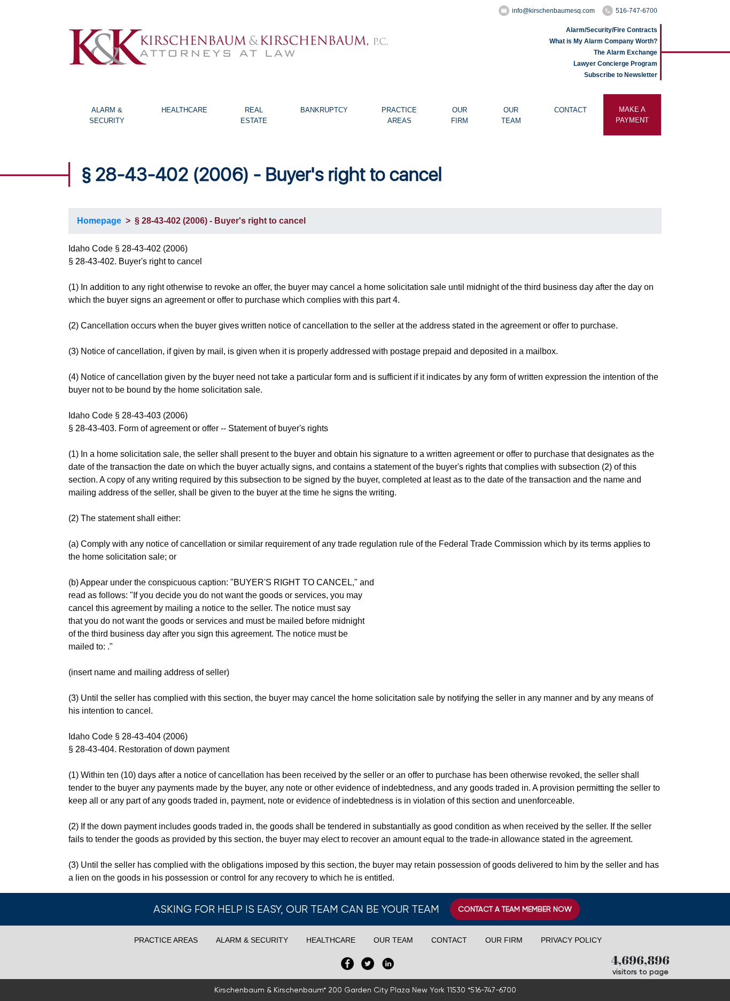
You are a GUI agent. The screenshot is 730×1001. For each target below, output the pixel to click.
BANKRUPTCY (324, 110)
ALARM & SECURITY (107, 115)
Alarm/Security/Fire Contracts (611, 30)
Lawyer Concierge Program (615, 63)
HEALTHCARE (184, 110)
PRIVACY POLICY (571, 940)
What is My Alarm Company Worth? (603, 41)
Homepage (99, 220)
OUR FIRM (459, 115)
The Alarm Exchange (625, 52)
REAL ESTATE (253, 115)
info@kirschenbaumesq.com (553, 10)
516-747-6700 (636, 10)
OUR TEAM (511, 115)
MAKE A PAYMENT (632, 114)
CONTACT (570, 110)
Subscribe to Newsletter (620, 75)
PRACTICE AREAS (399, 115)
